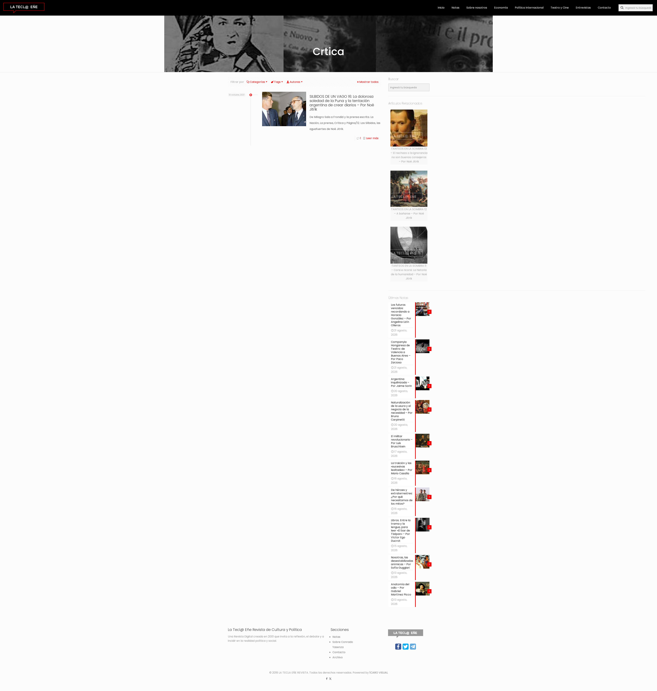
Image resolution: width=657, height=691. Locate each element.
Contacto (338, 652)
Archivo (337, 657)
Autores (295, 82)
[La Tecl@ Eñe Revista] (23, 7)
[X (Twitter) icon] (330, 678)
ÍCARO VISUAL (378, 673)
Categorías (257, 82)
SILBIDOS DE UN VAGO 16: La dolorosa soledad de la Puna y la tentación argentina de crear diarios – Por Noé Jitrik (342, 103)
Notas (336, 637)
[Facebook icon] (326, 678)
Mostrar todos (368, 82)
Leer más (372, 138)
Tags (277, 82)
